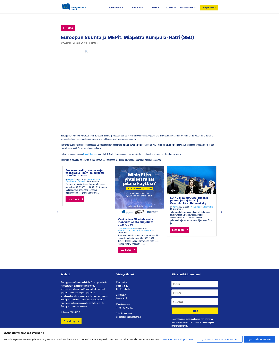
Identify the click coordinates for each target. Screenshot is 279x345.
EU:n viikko (208, 207)
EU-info (169, 8)
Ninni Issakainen (127, 228)
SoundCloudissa (90, 154)
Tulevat (81, 181)
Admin (67, 42)
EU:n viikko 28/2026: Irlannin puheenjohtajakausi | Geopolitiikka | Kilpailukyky (189, 200)
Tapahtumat (71, 181)
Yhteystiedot (186, 8)
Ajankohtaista (116, 8)
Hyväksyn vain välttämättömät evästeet (219, 339)
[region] (139, 336)
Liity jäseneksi (209, 7)
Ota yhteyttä (71, 321)
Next (221, 211)
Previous (57, 211)
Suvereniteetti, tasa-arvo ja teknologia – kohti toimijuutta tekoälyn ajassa (85, 173)
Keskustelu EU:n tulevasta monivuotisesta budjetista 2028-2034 (135, 222)
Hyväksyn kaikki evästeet (259, 339)
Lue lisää (73, 199)
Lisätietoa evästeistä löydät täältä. (177, 339)
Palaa (69, 28)
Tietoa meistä (136, 8)
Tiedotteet (93, 42)
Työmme (154, 8)
